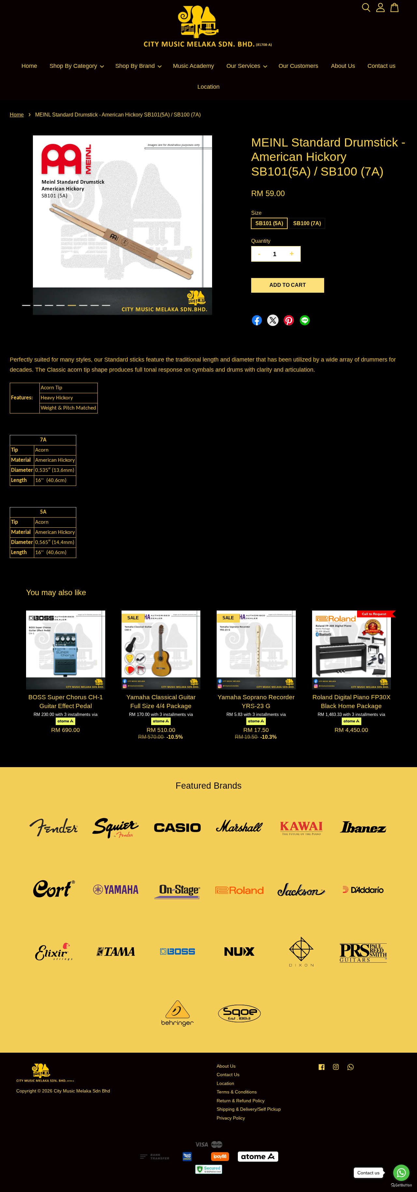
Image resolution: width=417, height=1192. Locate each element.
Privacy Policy (231, 1118)
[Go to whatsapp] (401, 1173)
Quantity (260, 241)
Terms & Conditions (237, 1092)
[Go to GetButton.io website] (401, 1185)
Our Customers (298, 66)
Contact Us (228, 1074)
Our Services (243, 66)
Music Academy (193, 66)
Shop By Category (73, 66)
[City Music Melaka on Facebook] (321, 1070)
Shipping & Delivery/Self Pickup (249, 1109)
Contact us (381, 66)
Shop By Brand (135, 66)
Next (226, 226)
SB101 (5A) (269, 223)
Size (256, 213)
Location (208, 87)
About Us (343, 66)
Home (29, 66)
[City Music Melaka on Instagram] (335, 1070)
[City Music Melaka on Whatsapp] (350, 1070)
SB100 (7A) (307, 223)
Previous (18, 226)
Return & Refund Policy (241, 1100)
